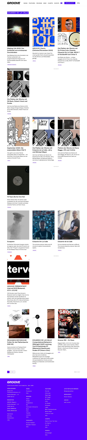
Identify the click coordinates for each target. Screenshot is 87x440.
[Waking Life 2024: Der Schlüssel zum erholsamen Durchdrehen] (18, 31)
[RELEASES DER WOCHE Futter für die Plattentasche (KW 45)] (18, 323)
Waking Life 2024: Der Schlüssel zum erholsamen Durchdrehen (17, 50)
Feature (59, 250)
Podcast (34, 250)
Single (34, 365)
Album (9, 160)
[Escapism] (18, 225)
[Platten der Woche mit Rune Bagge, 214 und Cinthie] (69, 131)
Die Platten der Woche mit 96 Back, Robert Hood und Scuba (17, 101)
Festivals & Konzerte (12, 64)
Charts (34, 60)
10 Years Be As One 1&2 (16, 197)
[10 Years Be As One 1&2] (18, 180)
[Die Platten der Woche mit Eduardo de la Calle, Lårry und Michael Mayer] (43, 131)
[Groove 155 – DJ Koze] (69, 323)
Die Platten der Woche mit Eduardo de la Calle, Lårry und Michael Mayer (42, 150)
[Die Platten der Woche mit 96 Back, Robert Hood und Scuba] (18, 82)
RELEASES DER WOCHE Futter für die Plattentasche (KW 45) (17, 342)
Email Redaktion (11, 408)
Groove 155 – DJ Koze (66, 340)
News (9, 356)
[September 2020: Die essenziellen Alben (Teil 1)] (18, 131)
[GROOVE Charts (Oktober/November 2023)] (43, 31)
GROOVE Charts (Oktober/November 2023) (42, 49)
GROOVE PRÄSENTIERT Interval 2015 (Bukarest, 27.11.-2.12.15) (16, 288)
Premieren (10, 252)
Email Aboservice (12, 410)
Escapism (10, 241)
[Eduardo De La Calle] (43, 225)
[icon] (78, 3)
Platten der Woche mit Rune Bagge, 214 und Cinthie (68, 149)
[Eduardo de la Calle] (69, 225)
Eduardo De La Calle (40, 241)
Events (9, 305)
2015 (59, 352)
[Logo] (13, 3)
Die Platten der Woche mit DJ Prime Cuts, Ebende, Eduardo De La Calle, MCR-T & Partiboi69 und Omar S (69, 51)
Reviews (59, 64)
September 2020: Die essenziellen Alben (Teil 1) (16, 149)
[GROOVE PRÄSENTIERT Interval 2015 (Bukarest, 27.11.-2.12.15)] (18, 269)
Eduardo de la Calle (65, 241)
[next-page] (14, 372)
